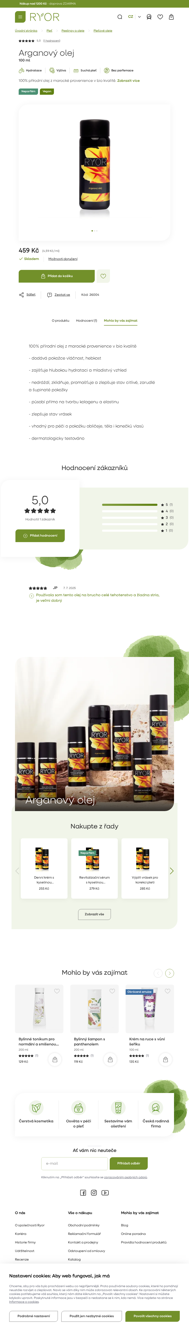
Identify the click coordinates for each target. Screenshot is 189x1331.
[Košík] (171, 17)
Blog (124, 1225)
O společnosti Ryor (29, 1225)
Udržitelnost (24, 1251)
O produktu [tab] (60, 321)
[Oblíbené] (160, 17)
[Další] (171, 870)
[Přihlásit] (149, 17)
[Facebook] (83, 1193)
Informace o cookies (24, 1302)
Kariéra (20, 1234)
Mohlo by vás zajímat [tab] (120, 321)
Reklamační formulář (84, 1234)
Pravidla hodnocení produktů (143, 1242)
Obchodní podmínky (84, 1225)
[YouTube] (105, 1193)
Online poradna (133, 1234)
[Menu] (20, 17)
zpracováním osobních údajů (125, 1177)
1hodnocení (51, 41)
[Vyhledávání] (120, 17)
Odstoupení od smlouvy (86, 1251)
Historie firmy (25, 1242)
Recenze (22, 1259)
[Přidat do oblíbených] (103, 276)
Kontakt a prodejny (83, 1242)
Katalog (74, 1259)
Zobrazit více (128, 81)
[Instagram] (94, 1193)
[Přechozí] (17, 870)
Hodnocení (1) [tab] (86, 321)
